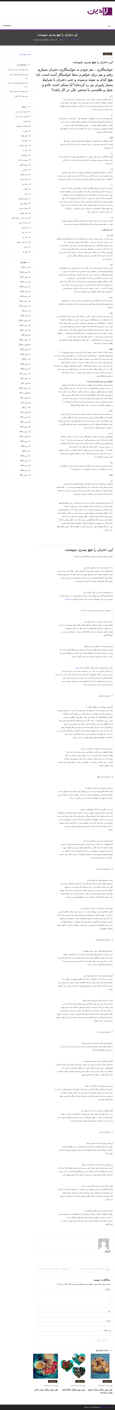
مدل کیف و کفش (22, 242)
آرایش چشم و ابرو (22, 112)
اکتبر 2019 (24, 335)
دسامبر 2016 (23, 432)
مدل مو (25, 237)
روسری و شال (23, 160)
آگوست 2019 (23, 345)
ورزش (26, 247)
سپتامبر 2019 (23, 340)
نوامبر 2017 (24, 378)
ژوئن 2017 (24, 403)
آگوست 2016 (23, 436)
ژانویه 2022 (24, 296)
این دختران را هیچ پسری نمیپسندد (93, 62)
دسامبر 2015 (24, 475)
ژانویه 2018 (24, 369)
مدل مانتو (25, 232)
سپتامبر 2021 (23, 306)
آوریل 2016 (24, 456)
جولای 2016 (24, 441)
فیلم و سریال (23, 208)
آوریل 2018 (24, 364)
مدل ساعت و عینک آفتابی (19, 218)
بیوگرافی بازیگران (22, 126)
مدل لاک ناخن (23, 223)
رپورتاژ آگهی (24, 165)
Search (8, 26)
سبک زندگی (24, 179)
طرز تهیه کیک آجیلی (21, 96)
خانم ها (25, 131)
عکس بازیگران (23, 199)
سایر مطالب (107, 54)
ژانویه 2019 (24, 349)
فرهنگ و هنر (24, 203)
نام (108, 1311)
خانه (109, 26)
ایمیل (107, 1321)
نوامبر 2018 (24, 354)
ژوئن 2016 (24, 446)
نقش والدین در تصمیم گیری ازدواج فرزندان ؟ (53, 1269)
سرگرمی (25, 184)
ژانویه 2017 (24, 427)
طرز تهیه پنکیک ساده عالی (46, 1390)
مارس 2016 (24, 461)
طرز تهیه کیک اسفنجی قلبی (19, 91)
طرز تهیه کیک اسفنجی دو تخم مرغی (18, 85)
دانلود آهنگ (24, 136)
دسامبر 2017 (23, 374)
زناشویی (25, 170)
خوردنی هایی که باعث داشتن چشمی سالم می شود (94, 1269)
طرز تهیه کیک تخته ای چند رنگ (18, 69)
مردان (77, 667)
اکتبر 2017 (24, 383)
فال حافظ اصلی (24, 54)
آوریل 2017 (24, 412)
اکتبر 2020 (24, 316)
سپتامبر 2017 (23, 388)
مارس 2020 (24, 325)
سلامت (25, 189)
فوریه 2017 (24, 422)
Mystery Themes (106, 1407)
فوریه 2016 (24, 465)
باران (96, 58)
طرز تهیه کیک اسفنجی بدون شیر (19, 76)
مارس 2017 (24, 417)
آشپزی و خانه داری (21, 116)
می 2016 (25, 451)
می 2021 (25, 311)
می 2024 (24, 267)
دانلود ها (25, 141)
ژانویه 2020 (24, 330)
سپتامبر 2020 (23, 320)
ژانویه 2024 (24, 277)
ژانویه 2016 (24, 470)
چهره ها (25, 252)
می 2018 (25, 359)
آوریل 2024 (24, 272)
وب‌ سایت (106, 1330)
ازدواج (69, 599)
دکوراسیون (24, 155)
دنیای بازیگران (23, 145)
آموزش (25, 121)
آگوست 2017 (23, 393)
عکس (26, 194)
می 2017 (25, 407)
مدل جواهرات (23, 213)
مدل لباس (24, 228)
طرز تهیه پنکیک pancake (73, 1390)
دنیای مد (25, 150)
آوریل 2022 (24, 282)
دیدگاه (107, 1289)
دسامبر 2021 (24, 301)
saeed (104, 1385)
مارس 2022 (24, 287)
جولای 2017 (24, 398)
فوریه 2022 (24, 291)
